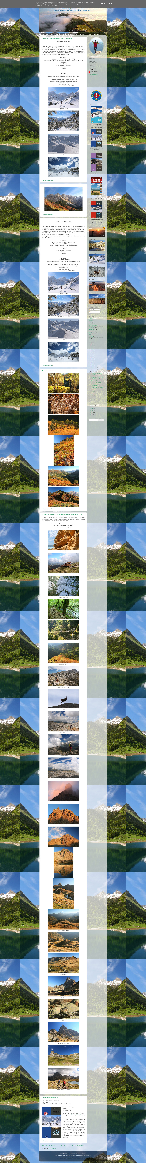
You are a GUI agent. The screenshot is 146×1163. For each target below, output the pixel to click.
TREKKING (70, 34)
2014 (91, 408)
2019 (91, 358)
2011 (91, 414)
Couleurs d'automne (48, 371)
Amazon (73, 1115)
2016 (91, 364)
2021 (91, 354)
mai (92, 397)
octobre (93, 371)
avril (92, 399)
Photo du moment (93, 325)
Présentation (45, 34)
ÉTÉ (57, 34)
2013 (91, 410)
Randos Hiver (92, 331)
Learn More (102, 4)
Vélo (90, 334)
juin (92, 395)
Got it (110, 4)
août (92, 391)
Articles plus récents (48, 1145)
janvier (93, 405)
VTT (76, 34)
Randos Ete (91, 329)
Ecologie (91, 320)
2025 (91, 346)
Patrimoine (91, 323)
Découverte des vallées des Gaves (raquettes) (57, 38)
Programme (91, 327)
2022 (91, 352)
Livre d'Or (89, 34)
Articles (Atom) (52, 1148)
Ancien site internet (93, 74)
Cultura (77, 1115)
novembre (94, 369)
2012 (91, 412)
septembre (94, 389)
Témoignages (92, 332)
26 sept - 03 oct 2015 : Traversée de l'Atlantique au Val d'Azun (62, 514)
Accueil (63, 1145)
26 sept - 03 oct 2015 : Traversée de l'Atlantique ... (96, 384)
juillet (92, 393)
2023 (91, 350)
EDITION (96, 34)
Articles (92, 309)
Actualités (91, 318)
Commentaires (94, 311)
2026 (91, 344)
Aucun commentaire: (48, 180)
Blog (52, 34)
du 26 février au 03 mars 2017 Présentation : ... (97, 378)
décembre (94, 367)
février (93, 403)
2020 (91, 356)
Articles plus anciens (78, 1145)
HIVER (62, 34)
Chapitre (82, 1115)
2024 (91, 348)
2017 (91, 362)
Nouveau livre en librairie (50, 1097)
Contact (82, 34)
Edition (90, 322)
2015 (91, 366)
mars (92, 401)
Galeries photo (92, 75)
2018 (91, 360)
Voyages (91, 336)
